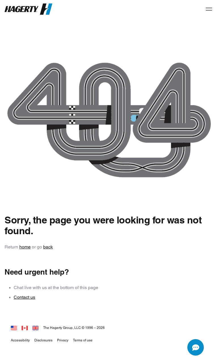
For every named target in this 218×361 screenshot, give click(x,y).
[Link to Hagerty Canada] (25, 327)
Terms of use (83, 340)
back (48, 246)
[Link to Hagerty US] (14, 327)
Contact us (24, 297)
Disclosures (43, 340)
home (25, 246)
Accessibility (20, 340)
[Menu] (209, 9)
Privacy (62, 340)
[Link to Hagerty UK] (35, 327)
